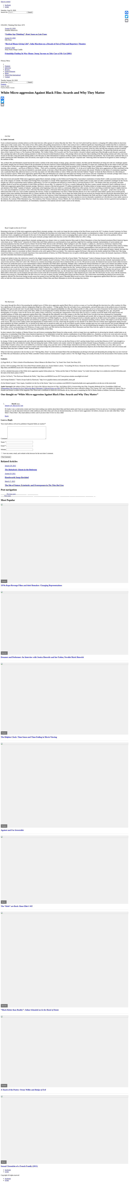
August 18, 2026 (10, 38)
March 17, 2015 (10, 481)
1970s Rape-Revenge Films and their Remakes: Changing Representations (31, 585)
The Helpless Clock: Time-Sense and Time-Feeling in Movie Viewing (29, 737)
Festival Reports (10, 71)
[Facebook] (64, 98)
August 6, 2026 (10, 48)
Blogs (7, 73)
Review (7, 69)
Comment (4, 438)
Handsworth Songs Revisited (17, 477)
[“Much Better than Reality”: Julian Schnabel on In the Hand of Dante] (64, 959)
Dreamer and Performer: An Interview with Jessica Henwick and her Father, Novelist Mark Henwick (42, 657)
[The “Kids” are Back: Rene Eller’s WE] (64, 870)
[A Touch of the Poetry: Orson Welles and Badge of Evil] (64, 1051)
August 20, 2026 (10, 28)
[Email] (64, 104)
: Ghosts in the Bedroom (21, 470)
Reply (7, 416)
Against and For (12, 830)
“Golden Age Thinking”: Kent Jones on (26, 34)
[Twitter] (64, 101)
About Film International (13, 75)
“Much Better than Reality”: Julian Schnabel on (30, 1010)
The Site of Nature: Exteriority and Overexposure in (34, 485)
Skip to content (5, 2)
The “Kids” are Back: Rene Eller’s (17, 906)
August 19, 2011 (10, 473)
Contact (7, 77)
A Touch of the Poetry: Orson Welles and (23, 1090)
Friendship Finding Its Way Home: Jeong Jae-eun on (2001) (38, 53)
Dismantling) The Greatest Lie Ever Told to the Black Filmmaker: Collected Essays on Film (30, 388)
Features (7, 66)
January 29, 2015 (10, 466)
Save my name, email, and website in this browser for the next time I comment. (28, 453)
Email (3, 446)
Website (3, 449)
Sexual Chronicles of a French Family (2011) (19, 1166)
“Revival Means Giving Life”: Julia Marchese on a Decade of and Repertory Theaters (45, 44)
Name (3, 442)
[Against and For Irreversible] (64, 785)
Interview (8, 68)
